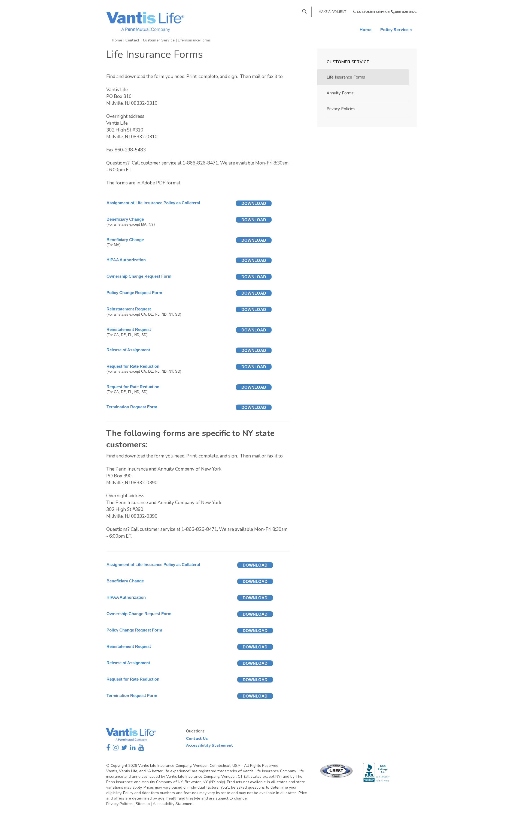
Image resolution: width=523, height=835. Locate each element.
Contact (132, 40)
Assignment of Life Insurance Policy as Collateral (153, 202)
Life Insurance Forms (346, 77)
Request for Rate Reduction (133, 366)
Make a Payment (332, 12)
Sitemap (143, 803)
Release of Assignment (128, 350)
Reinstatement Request (129, 309)
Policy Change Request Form (134, 292)
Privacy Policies (341, 109)
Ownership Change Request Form (139, 276)
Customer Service (159, 40)
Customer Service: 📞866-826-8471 (387, 12)
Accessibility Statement (209, 745)
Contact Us (197, 738)
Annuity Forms (340, 93)
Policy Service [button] (394, 29)
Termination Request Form (132, 407)
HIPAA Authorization (126, 260)
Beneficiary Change (125, 219)
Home (366, 29)
